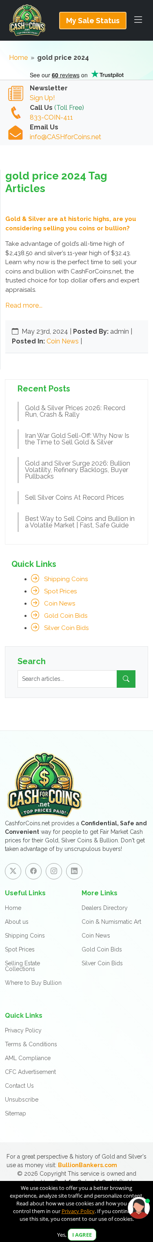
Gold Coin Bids (65, 615)
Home (18, 57)
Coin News (63, 341)
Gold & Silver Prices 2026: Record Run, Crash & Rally (75, 411)
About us (17, 922)
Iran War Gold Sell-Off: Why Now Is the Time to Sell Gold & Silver (77, 439)
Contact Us (19, 1086)
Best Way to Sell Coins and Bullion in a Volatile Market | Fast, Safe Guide (80, 522)
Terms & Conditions (31, 1044)
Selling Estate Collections (22, 966)
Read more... (23, 305)
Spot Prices (60, 591)
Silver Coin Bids (66, 628)
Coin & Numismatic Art (111, 922)
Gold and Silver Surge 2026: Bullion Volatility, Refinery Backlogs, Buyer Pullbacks (77, 469)
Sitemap (15, 1113)
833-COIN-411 (51, 117)
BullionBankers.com (87, 1165)
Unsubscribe (21, 1099)
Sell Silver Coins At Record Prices (74, 497)
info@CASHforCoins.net (65, 137)
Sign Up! (42, 98)
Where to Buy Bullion (33, 983)
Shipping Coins (66, 579)
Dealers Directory (105, 908)
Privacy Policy (23, 1030)
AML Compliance (28, 1058)
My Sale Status (93, 20)
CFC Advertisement (30, 1072)
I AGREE (82, 1234)
